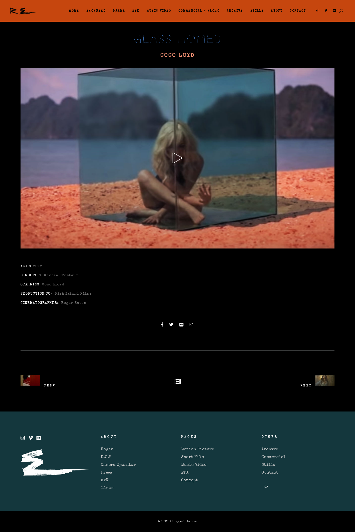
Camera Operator (118, 465)
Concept (189, 480)
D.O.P (106, 457)
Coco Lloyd (53, 284)
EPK (104, 480)
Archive (270, 449)
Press (106, 473)
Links (107, 488)
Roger (107, 449)
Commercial (274, 457)
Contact (270, 473)
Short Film (192, 457)
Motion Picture (197, 449)
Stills (268, 465)
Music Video (193, 465)
